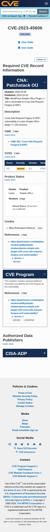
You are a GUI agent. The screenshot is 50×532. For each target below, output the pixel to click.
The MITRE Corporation (29, 503)
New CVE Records (27, 448)
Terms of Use (25, 393)
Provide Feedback (37, 16)
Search (43, 11)
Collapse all (41, 60)
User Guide (27, 48)
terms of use (14, 490)
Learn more (10, 135)
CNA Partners (25, 469)
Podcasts (25, 427)
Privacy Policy (25, 399)
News (25, 420)
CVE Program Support (24, 466)
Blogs (25, 423)
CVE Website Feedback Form (24, 473)
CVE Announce (26, 452)
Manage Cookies (25, 406)
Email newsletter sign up (25, 430)
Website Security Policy (25, 396)
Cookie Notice (25, 403)
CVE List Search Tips (12, 16)
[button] (46, 3)
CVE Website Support (24, 476)
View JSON (27, 42)
